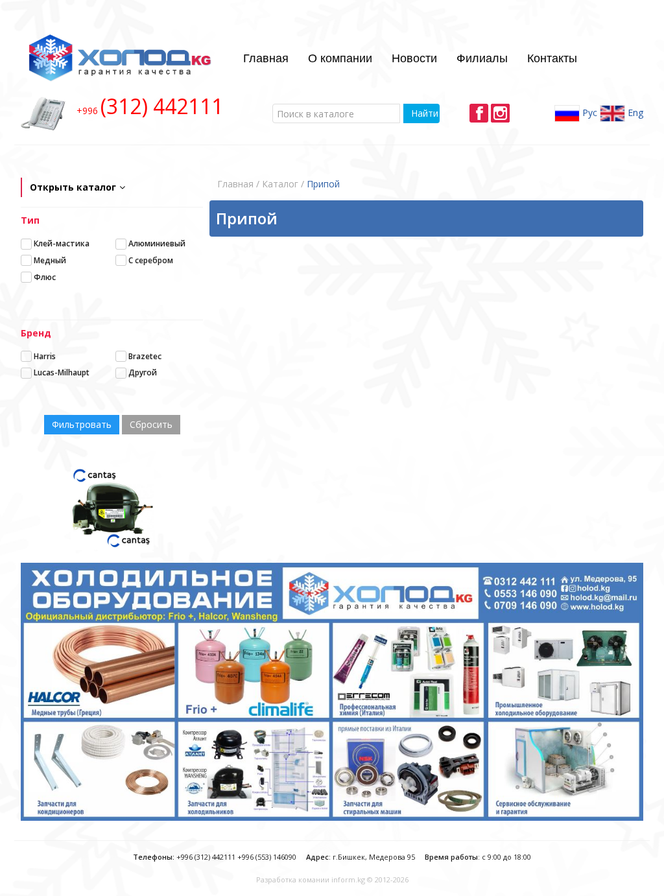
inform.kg (348, 879)
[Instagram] (500, 113)
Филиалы (482, 57)
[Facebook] (478, 113)
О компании (340, 57)
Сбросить (151, 424)
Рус (588, 112)
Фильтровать (82, 424)
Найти (424, 113)
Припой (323, 184)
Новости (414, 57)
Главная (266, 57)
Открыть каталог (73, 187)
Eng (634, 112)
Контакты (552, 57)
